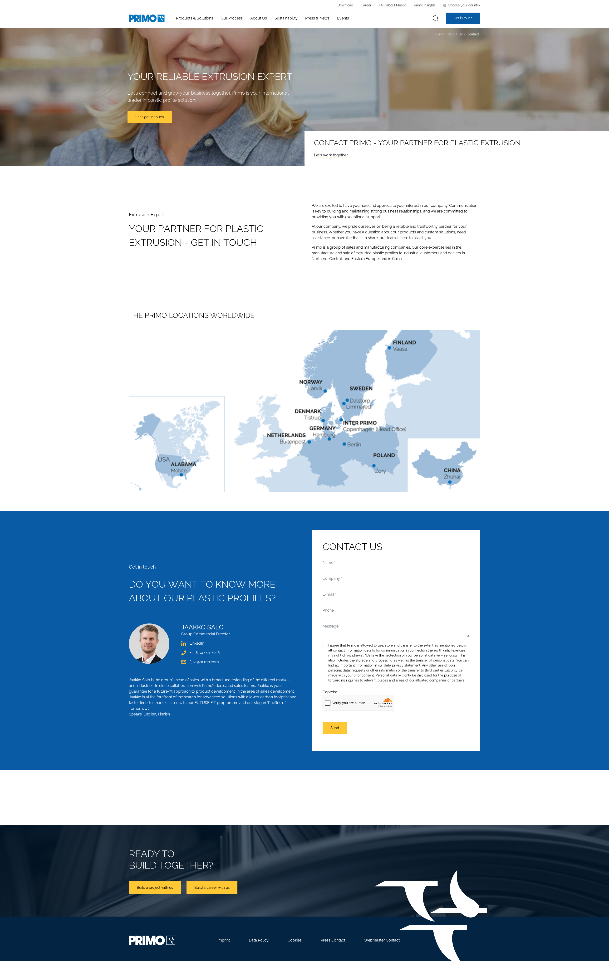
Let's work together (331, 155)
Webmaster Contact (382, 940)
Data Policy (259, 940)
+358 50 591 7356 (205, 652)
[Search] (435, 18)
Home (439, 34)
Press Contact (333, 940)
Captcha (330, 692)
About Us (455, 34)
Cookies (295, 940)
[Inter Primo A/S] (147, 18)
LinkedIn (197, 643)
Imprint (223, 940)
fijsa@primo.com (204, 662)
